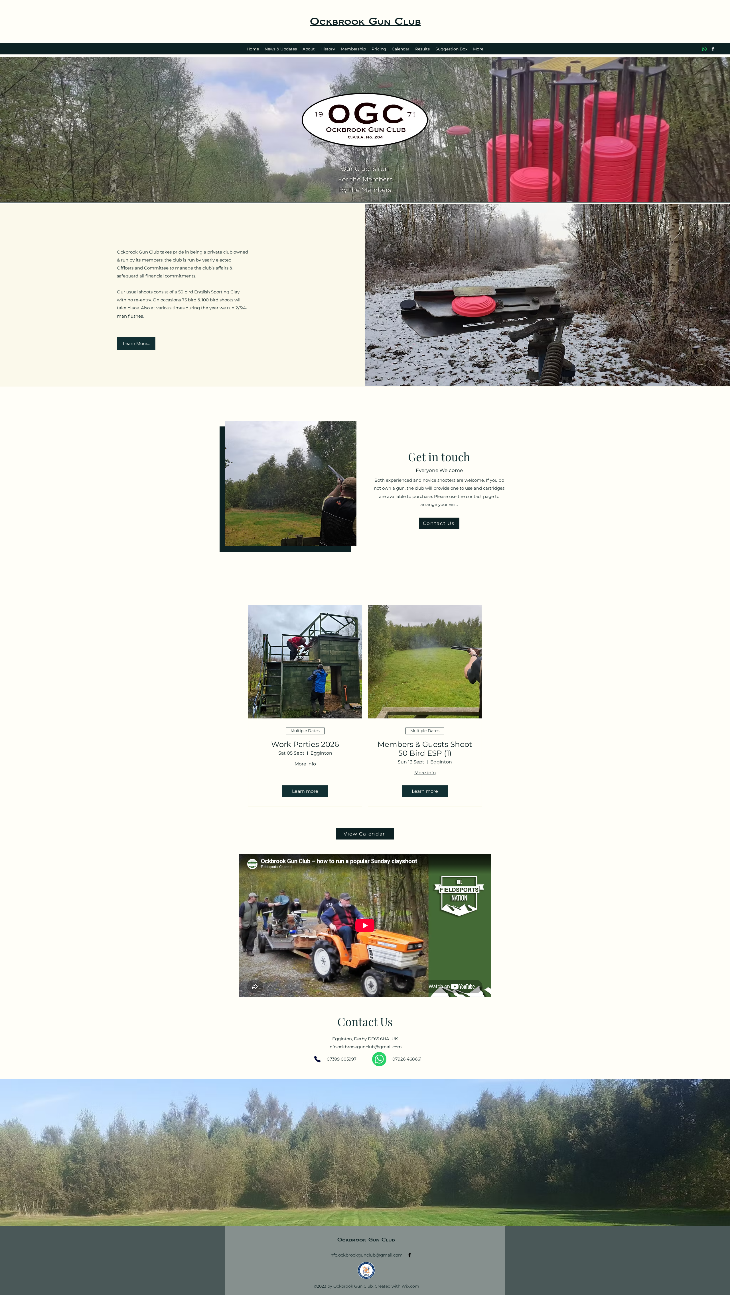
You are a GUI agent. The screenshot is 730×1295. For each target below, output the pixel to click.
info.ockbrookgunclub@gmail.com (365, 1046)
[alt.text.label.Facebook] (713, 49)
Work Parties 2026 (305, 744)
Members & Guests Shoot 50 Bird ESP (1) (425, 749)
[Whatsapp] (704, 49)
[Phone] (317, 1059)
